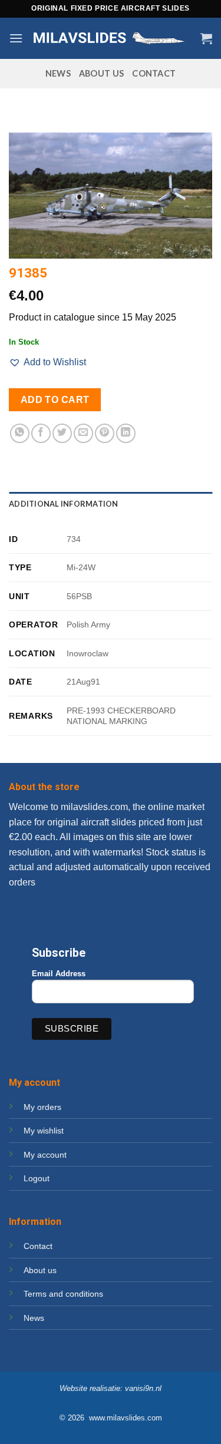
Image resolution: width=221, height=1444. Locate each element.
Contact (154, 73)
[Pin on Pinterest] (104, 433)
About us (101, 73)
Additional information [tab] (63, 503)
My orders (42, 1107)
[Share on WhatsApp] (19, 433)
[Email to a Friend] (83, 433)
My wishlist (44, 1130)
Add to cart (55, 400)
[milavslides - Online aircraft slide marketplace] (112, 39)
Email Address (58, 974)
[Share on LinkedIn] (126, 433)
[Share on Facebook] (41, 433)
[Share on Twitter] (62, 433)
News (58, 73)
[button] (16, 38)
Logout (37, 1178)
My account (45, 1154)
